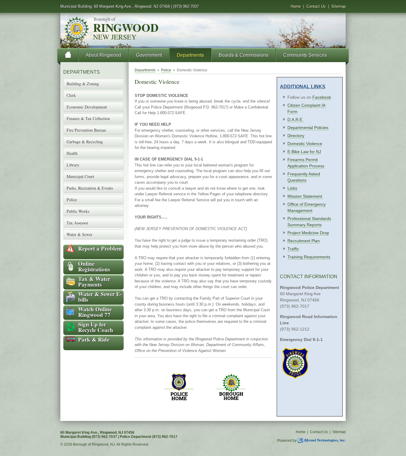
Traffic (293, 248)
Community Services (305, 55)
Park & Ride (93, 339)
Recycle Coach (95, 327)
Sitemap (338, 6)
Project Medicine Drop (308, 232)
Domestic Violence (304, 143)
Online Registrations (94, 266)
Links (292, 188)
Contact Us (316, 6)
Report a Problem (100, 248)
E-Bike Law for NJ (304, 151)
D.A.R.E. (295, 119)
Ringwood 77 (95, 311)
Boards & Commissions (243, 55)
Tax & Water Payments (94, 281)
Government (149, 55)
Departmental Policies (307, 127)
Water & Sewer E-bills (100, 296)
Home (296, 6)
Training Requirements (308, 256)
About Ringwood (103, 55)
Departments (190, 55)
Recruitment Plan (303, 240)
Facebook (321, 97)
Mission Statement (305, 196)
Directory (295, 135)
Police (166, 70)
